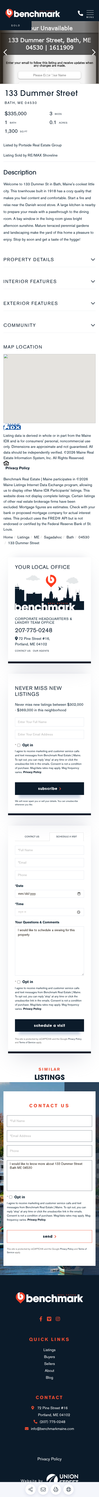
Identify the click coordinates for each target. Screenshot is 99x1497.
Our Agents (41, 651)
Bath (70, 537)
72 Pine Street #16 (53, 1411)
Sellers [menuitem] (49, 1363)
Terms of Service (27, 1042)
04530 (84, 537)
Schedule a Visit (66, 836)
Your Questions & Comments (37, 922)
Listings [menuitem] (49, 1350)
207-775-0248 (33, 630)
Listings (23, 537)
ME (36, 537)
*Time (19, 904)
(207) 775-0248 (80, 13)
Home (8, 537)
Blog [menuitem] (49, 1377)
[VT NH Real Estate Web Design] (62, 1481)
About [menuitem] (49, 1370)
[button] (7, 52)
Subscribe (47, 788)
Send (47, 1236)
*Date (19, 886)
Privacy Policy (18, 468)
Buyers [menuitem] (49, 1357)
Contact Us (23, 651)
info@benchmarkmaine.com (52, 1428)
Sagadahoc (53, 537)
